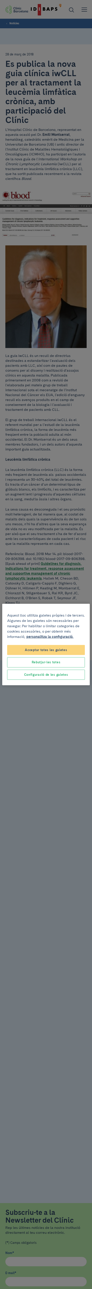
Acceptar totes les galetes (46, 650)
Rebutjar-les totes (46, 662)
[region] (46, 644)
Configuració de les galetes (46, 674)
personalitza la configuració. (49, 636)
